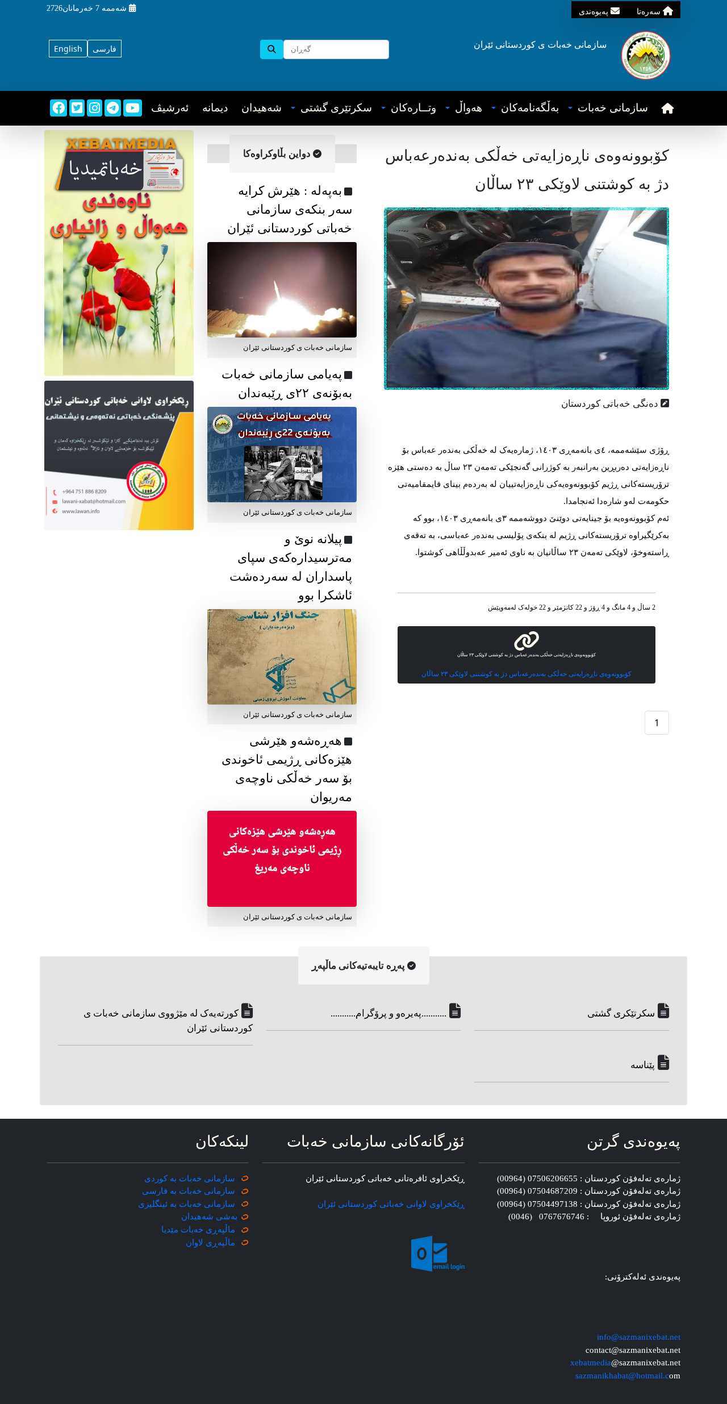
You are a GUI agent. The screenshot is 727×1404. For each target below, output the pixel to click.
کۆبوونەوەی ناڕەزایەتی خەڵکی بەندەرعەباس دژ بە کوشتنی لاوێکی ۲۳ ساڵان (526, 674)
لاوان (194, 1242)
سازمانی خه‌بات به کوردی (189, 1178)
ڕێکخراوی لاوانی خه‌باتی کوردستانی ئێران (391, 1204)
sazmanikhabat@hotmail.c (622, 1375)
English (68, 48)
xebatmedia (590, 1362)
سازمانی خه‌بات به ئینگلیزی (186, 1204)
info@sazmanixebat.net (638, 1336)
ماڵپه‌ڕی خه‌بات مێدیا (199, 1229)
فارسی (104, 48)
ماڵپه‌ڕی (219, 1242)
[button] (608, 108)
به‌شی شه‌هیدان (209, 1216)
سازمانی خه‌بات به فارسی (188, 1190)
